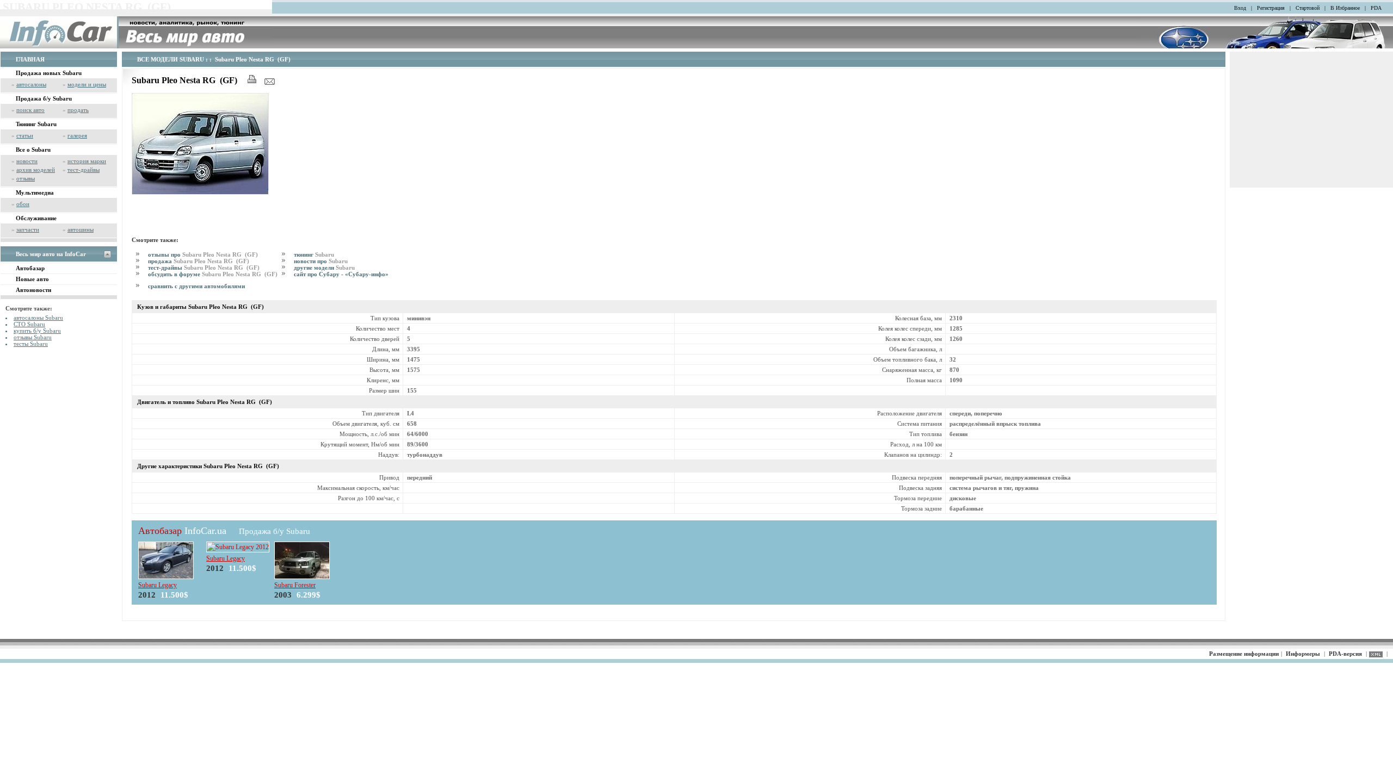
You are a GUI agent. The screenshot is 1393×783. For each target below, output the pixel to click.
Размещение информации (1244, 653)
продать (78, 110)
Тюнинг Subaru (36, 124)
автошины (80, 229)
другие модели (324, 267)
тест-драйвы (83, 169)
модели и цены (86, 84)
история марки (86, 161)
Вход (1240, 8)
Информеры (1303, 653)
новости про (321, 261)
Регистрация (1271, 8)
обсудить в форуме (213, 274)
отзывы (25, 178)
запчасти (27, 229)
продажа (198, 261)
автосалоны (31, 84)
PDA (1376, 8)
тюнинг (314, 254)
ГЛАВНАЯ (30, 59)
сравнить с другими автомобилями (196, 286)
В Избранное (1345, 8)
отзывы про (203, 254)
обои (22, 204)
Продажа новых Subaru (49, 73)
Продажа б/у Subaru (44, 98)
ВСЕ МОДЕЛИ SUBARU (170, 59)
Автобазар (30, 268)
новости (27, 161)
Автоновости (33, 290)
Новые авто (32, 279)
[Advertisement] (259, 213)
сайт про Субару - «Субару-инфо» (341, 274)
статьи (24, 135)
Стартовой (1308, 8)
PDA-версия (1345, 653)
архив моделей (35, 169)
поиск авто (30, 110)
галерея (77, 135)
